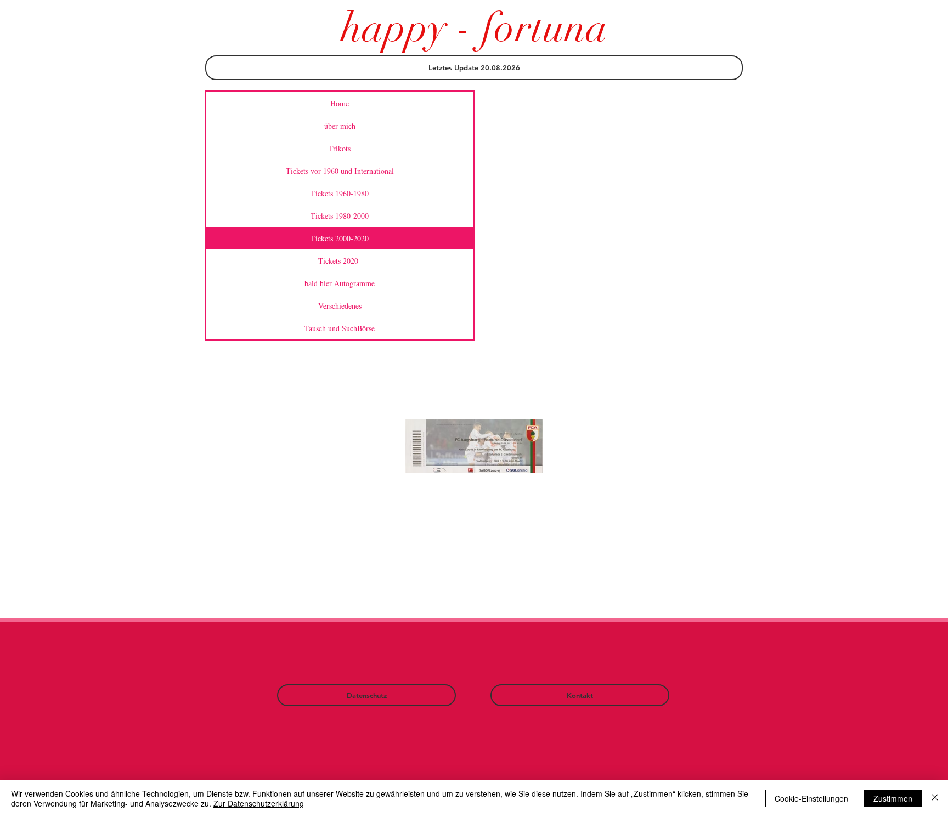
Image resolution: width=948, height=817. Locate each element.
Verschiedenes (340, 305)
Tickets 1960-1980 (340, 193)
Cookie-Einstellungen (811, 798)
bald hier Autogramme (339, 283)
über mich (340, 126)
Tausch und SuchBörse (339, 328)
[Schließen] (934, 798)
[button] (474, 67)
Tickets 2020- (339, 261)
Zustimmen (892, 798)
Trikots (340, 148)
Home (339, 103)
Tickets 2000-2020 (340, 238)
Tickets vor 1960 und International (340, 171)
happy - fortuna (474, 28)
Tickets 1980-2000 (340, 216)
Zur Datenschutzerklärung (258, 803)
